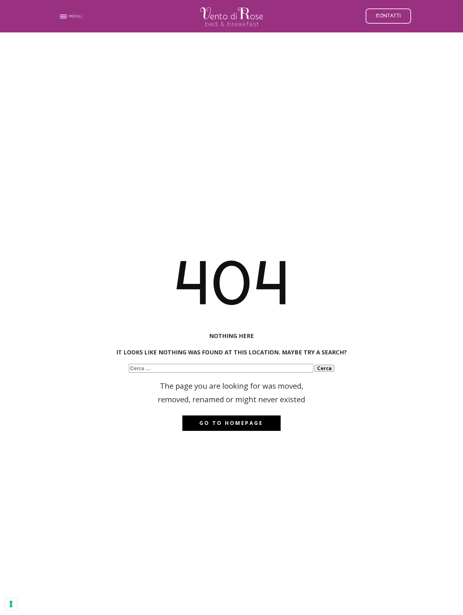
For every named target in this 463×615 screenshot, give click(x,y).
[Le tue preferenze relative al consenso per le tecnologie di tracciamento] (11, 604)
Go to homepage (231, 423)
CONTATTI (388, 16)
